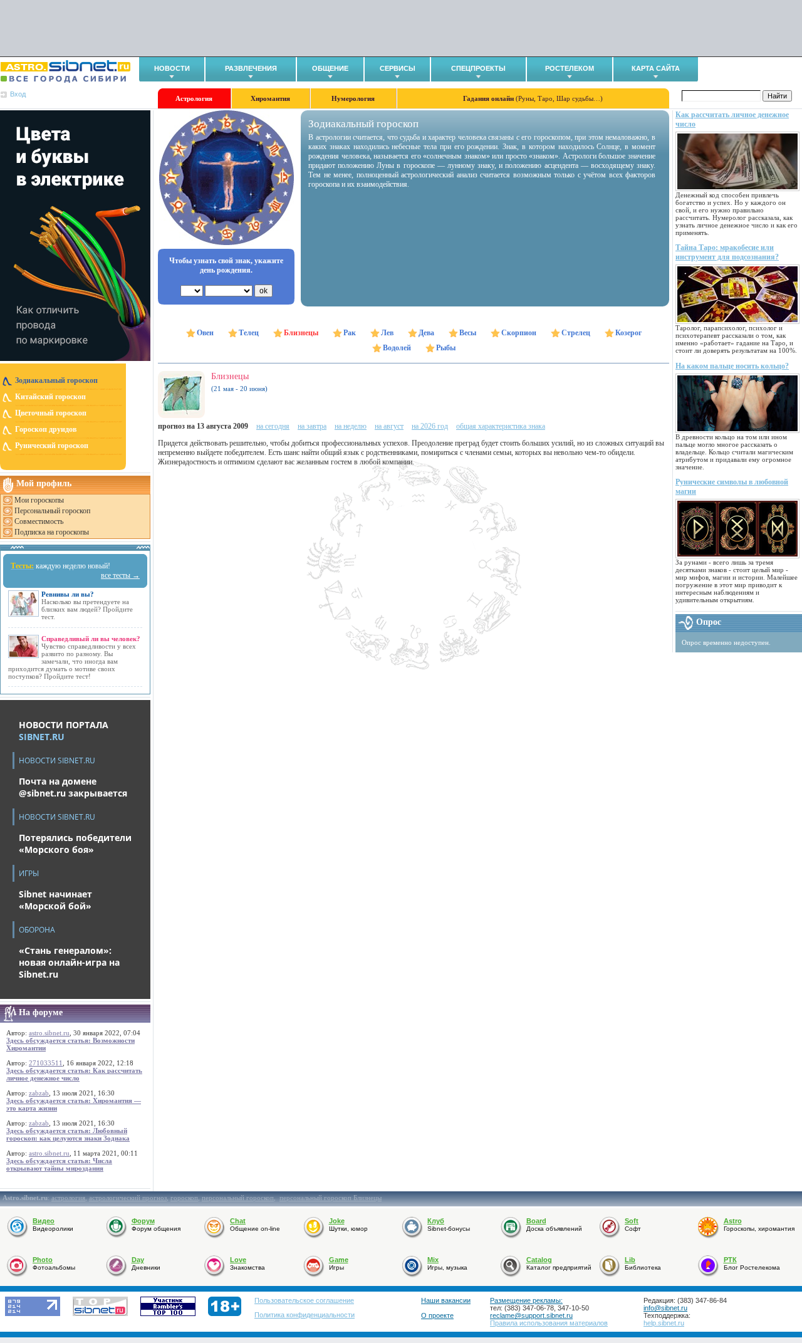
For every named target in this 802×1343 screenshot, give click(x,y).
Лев (387, 332)
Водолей (397, 347)
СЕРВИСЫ (397, 68)
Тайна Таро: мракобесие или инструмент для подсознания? (727, 252)
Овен (205, 332)
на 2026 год (430, 426)
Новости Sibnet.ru (57, 760)
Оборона (37, 929)
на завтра (312, 426)
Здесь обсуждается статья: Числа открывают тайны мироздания (59, 1164)
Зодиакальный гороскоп (56, 380)
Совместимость (38, 521)
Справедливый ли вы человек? (90, 638)
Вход (18, 94)
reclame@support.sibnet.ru (531, 1315)
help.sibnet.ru (663, 1323)
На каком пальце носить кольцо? (732, 366)
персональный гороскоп (238, 1197)
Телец (249, 332)
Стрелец (575, 332)
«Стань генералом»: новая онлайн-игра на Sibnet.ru (69, 962)
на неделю (351, 426)
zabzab (39, 1093)
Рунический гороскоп (51, 445)
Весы (467, 332)
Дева (426, 332)
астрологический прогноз (128, 1197)
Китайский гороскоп (50, 396)
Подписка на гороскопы (51, 532)
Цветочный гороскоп (50, 413)
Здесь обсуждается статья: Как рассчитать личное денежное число (74, 1074)
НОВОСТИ (172, 68)
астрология (68, 1197)
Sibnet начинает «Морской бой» (55, 900)
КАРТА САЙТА (656, 68)
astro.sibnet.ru (49, 1033)
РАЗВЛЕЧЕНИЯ (251, 68)
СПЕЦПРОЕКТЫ (478, 68)
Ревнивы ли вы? (67, 594)
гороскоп (184, 1197)
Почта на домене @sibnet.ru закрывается (73, 787)
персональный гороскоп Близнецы (330, 1197)
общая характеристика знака (500, 426)
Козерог (628, 332)
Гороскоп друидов (45, 429)
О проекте (437, 1315)
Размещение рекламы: (526, 1300)
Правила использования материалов (549, 1323)
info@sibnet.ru (665, 1308)
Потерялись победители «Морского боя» (75, 843)
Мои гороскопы (39, 500)
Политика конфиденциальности (304, 1315)
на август (389, 426)
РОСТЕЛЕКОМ (569, 68)
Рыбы (446, 347)
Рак (349, 332)
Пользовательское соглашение (304, 1300)
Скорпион (518, 332)
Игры (29, 873)
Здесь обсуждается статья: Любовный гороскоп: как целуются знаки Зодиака (68, 1134)
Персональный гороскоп (52, 510)
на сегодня (272, 426)
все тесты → (120, 575)
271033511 (46, 1063)
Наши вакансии (446, 1300)
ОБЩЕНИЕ (330, 68)
